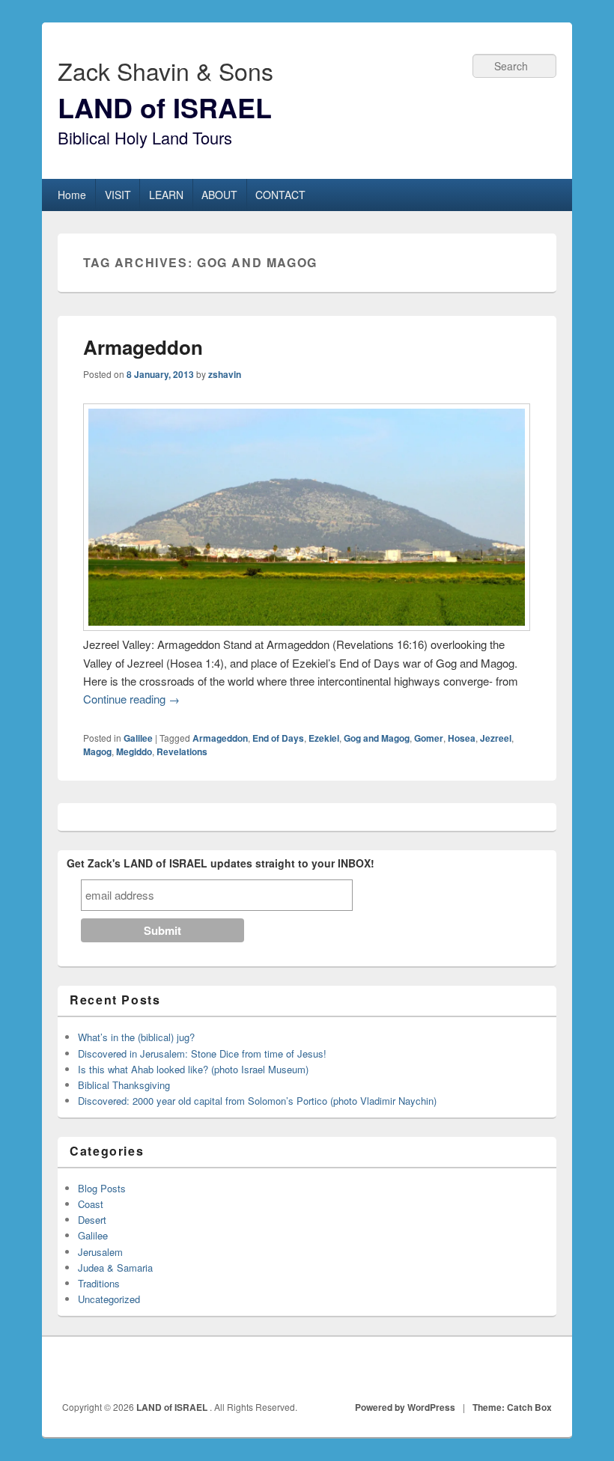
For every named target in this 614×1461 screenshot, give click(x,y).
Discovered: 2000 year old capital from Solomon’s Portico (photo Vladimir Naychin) (257, 1101)
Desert (92, 1220)
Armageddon (143, 347)
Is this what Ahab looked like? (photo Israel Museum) (193, 1069)
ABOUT (219, 194)
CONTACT (280, 194)
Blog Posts (102, 1188)
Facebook (474, 1369)
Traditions (99, 1283)
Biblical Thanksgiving (124, 1085)
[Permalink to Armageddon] (306, 626)
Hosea (461, 738)
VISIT (118, 194)
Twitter (507, 1369)
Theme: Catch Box (512, 1407)
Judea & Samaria (115, 1267)
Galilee (138, 738)
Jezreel (495, 738)
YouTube (540, 1369)
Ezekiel (323, 738)
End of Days (278, 738)
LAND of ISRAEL (165, 107)
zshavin (224, 374)
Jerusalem (100, 1252)
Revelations (181, 751)
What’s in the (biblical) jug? (136, 1037)
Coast (90, 1204)
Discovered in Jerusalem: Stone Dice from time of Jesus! (202, 1053)
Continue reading (131, 699)
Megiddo (134, 751)
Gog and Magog (377, 738)
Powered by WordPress (405, 1407)
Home (72, 194)
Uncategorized (109, 1299)
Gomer (428, 738)
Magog (97, 751)
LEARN (166, 194)
